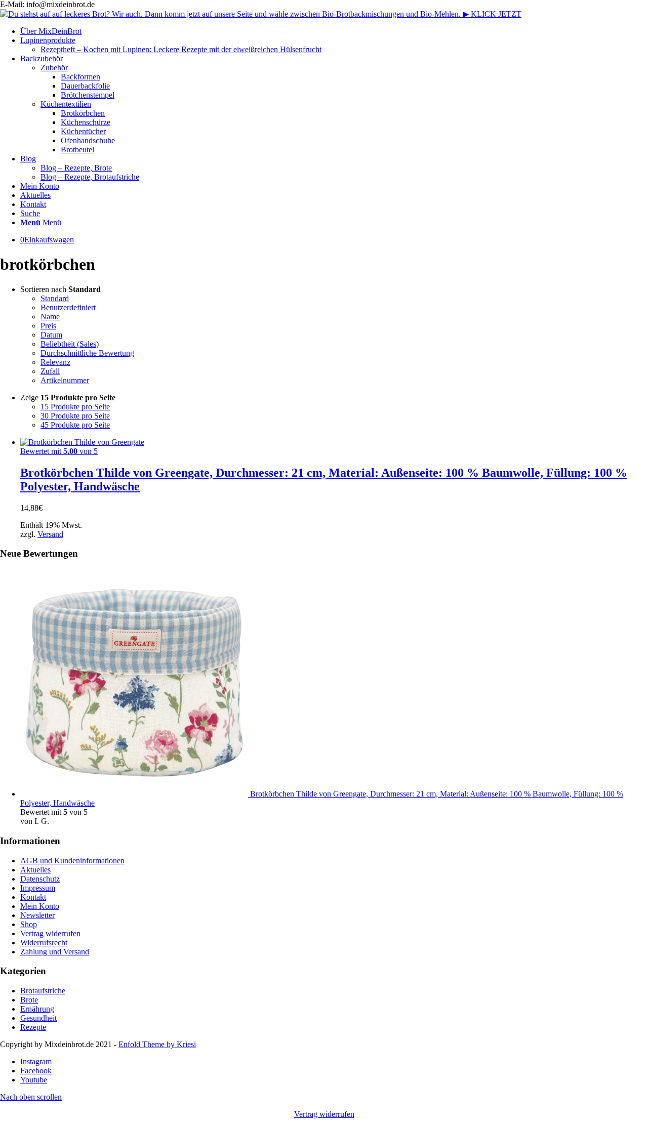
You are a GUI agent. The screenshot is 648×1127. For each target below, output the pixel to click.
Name (50, 316)
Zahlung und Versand (54, 951)
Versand (50, 534)
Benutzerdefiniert (68, 307)
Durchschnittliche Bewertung (87, 353)
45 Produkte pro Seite (75, 425)
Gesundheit (38, 1018)
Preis (48, 325)
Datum (51, 334)
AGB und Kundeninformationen (72, 860)
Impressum (37, 888)
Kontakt (33, 897)
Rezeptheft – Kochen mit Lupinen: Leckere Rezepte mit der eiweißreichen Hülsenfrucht (180, 49)
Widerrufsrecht (43, 942)
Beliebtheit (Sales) (69, 344)
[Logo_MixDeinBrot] (260, 14)
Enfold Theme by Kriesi (157, 1044)
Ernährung (37, 1009)
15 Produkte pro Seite (75, 406)
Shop (28, 924)
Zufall (50, 371)
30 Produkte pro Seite (75, 415)
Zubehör (54, 67)
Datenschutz (40, 878)
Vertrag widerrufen (50, 933)
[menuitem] (334, 31)
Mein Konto (39, 906)
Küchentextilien (65, 104)
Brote (29, 999)
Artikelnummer (64, 380)
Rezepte (33, 1027)
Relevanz (55, 362)
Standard (54, 298)
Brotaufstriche (42, 990)
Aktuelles (35, 869)
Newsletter (37, 915)
